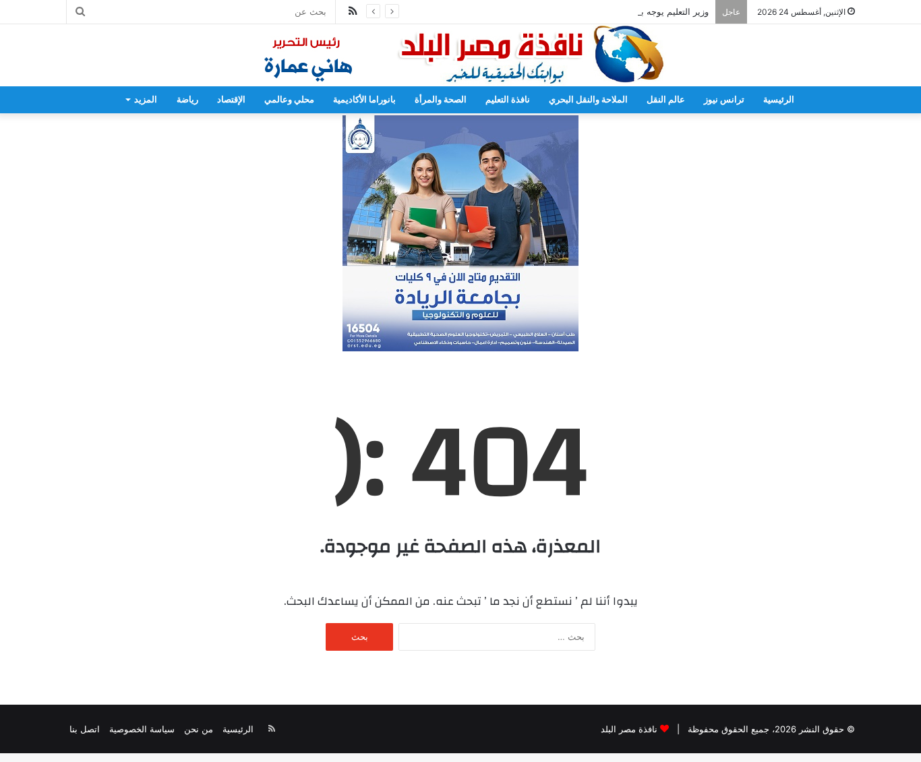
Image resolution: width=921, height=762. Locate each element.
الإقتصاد (231, 99)
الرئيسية (778, 99)
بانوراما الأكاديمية (364, 99)
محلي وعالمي (289, 99)
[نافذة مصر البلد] (460, 55)
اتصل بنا (84, 729)
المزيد (145, 99)
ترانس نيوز (724, 99)
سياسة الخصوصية (142, 729)
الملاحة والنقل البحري (588, 99)
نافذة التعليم (507, 99)
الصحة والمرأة (441, 99)
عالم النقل (666, 99)
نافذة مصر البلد (629, 729)
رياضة (187, 99)
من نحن (198, 729)
